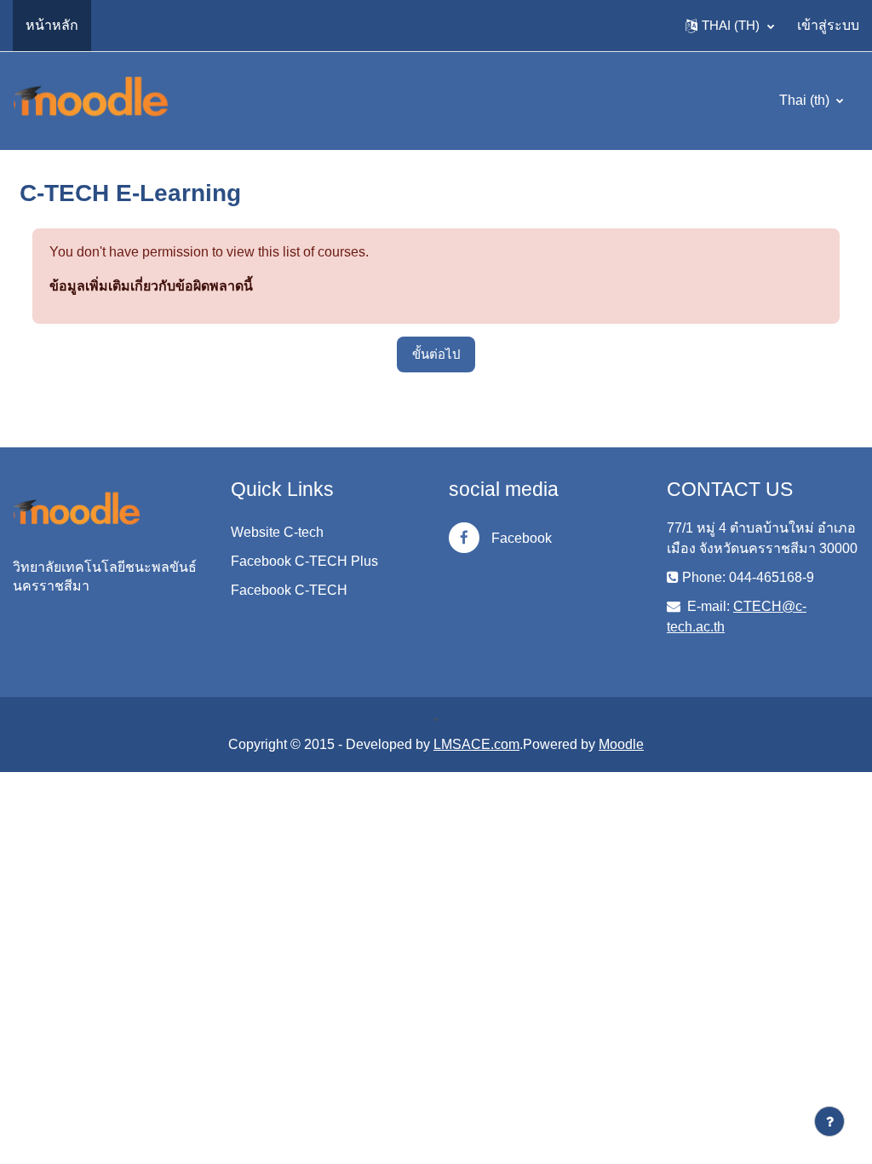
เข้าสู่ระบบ (828, 25)
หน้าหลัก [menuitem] (52, 25)
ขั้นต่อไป (436, 354)
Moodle (621, 744)
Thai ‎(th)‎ (806, 100)
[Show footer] (829, 1121)
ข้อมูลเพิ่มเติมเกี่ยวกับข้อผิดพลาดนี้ (151, 286)
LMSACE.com (476, 744)
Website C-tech (277, 532)
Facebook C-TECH (289, 590)
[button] (729, 25)
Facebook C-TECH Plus (304, 561)
